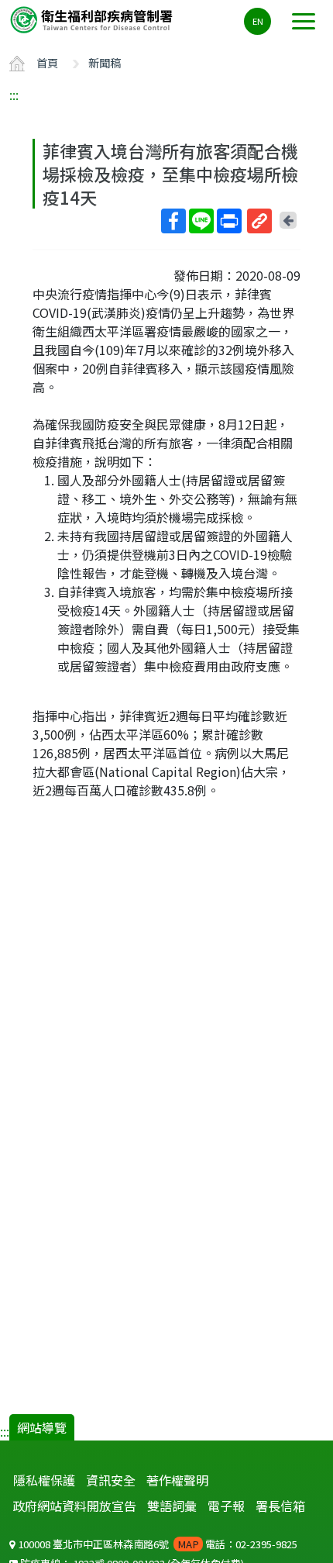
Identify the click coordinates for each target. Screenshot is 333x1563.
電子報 (226, 1505)
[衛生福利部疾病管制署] (93, 19)
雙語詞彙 (172, 1505)
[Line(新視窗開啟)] (201, 221)
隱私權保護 (44, 1480)
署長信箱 (280, 1505)
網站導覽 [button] (42, 1427)
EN (257, 21)
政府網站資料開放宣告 (74, 1505)
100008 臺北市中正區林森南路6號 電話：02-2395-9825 (156, 1544)
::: (14, 94)
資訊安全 (111, 1480)
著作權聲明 (177, 1480)
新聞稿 (104, 62)
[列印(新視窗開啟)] (229, 221)
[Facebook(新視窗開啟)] (173, 221)
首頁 (47, 62)
